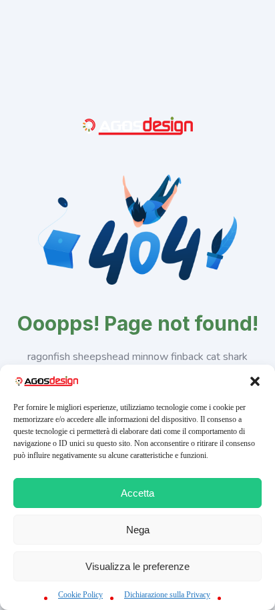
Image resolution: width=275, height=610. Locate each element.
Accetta (137, 493)
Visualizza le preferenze (137, 566)
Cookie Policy (80, 594)
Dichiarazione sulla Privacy (167, 594)
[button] (255, 381)
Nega (138, 529)
